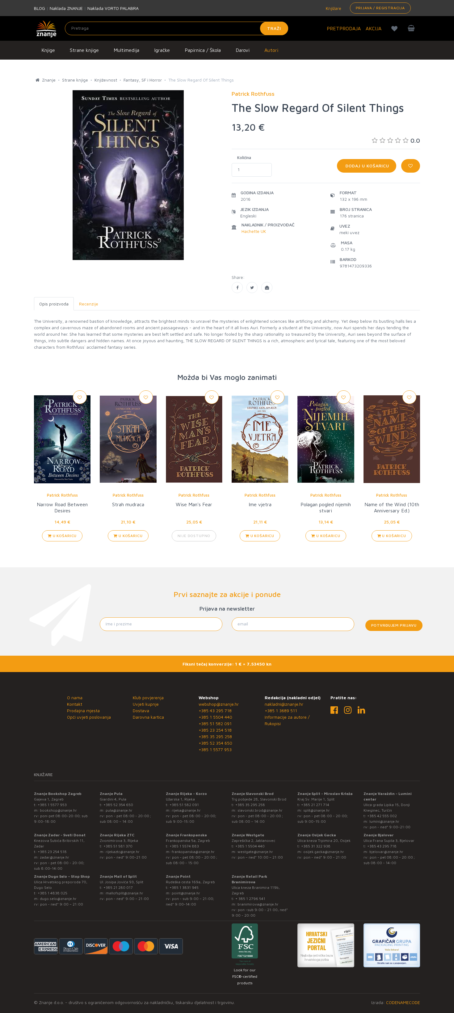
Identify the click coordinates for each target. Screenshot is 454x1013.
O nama (74, 697)
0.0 (415, 140)
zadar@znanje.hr (54, 857)
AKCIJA (373, 28)
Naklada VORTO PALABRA (113, 8)
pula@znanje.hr (119, 810)
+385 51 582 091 (215, 723)
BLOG (39, 8)
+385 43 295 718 (215, 710)
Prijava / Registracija (380, 8)
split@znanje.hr (316, 810)
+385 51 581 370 (117, 846)
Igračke (162, 50)
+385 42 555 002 (382, 815)
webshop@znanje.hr (219, 704)
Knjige (48, 50)
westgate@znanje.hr (255, 851)
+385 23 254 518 (215, 730)
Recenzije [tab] (88, 303)
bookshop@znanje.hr (58, 810)
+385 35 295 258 (215, 736)
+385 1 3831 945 (184, 887)
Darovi (243, 50)
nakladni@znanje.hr (284, 704)
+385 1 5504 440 (215, 717)
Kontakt (74, 704)
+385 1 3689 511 (281, 710)
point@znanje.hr (186, 893)
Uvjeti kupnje (146, 704)
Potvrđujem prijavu (394, 625)
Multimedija (126, 50)
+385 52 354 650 (215, 743)
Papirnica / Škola (203, 50)
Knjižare (333, 8)
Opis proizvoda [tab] (54, 303)
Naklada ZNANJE (66, 8)
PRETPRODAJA (344, 28)
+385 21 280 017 (118, 887)
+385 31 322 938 (315, 846)
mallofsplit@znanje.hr (124, 893)
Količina (244, 157)
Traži (274, 28)
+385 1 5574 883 (184, 846)
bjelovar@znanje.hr (386, 851)
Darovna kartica (148, 717)
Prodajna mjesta (83, 710)
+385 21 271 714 (315, 804)
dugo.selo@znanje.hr (58, 898)
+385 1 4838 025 (52, 893)
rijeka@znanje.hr (186, 810)
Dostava (141, 710)
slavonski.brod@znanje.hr (260, 810)
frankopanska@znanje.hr (193, 851)
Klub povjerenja (148, 697)
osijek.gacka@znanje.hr (323, 851)
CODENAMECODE (403, 1002)
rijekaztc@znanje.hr (123, 851)
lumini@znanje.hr (384, 821)
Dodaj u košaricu (366, 165)
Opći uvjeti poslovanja (89, 717)
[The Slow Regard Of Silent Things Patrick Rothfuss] (237, 287)
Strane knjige (84, 50)
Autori (271, 50)
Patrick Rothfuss (62, 495)
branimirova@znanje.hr (258, 904)
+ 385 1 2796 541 (250, 898)
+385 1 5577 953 (215, 749)
